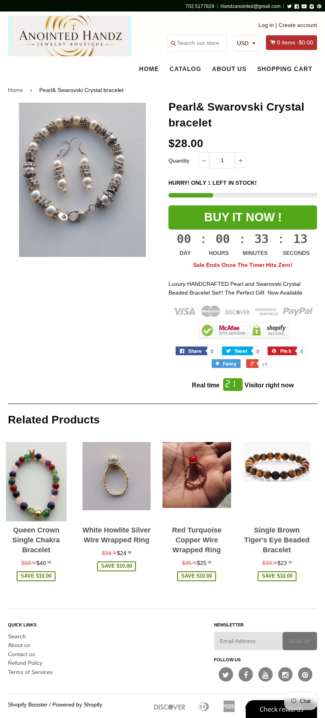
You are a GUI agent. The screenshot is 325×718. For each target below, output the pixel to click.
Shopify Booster (28, 704)
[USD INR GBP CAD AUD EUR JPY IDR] (246, 43)
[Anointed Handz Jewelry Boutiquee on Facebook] (246, 674)
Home (149, 68)
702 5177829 (199, 6)
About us (229, 68)
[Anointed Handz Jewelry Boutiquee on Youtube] (265, 674)
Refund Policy (25, 663)
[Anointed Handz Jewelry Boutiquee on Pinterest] (305, 674)
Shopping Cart (284, 68)
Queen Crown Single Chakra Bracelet (36, 540)
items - (295, 42)
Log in (266, 25)
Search (17, 636)
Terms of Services (30, 672)
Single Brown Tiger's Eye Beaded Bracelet (277, 540)
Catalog (185, 68)
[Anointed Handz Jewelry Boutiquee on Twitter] (226, 674)
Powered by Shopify (77, 704)
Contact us (21, 654)
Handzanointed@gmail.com (250, 6)
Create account (298, 25)
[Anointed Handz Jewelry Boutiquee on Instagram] (285, 674)
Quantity (178, 160)
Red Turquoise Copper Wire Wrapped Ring (197, 540)
